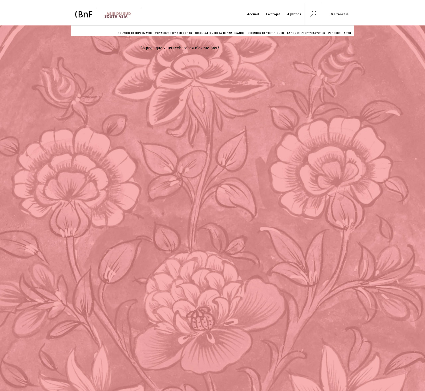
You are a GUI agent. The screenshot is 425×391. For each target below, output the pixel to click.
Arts (347, 33)
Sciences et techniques (266, 33)
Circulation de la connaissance (220, 33)
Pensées (334, 33)
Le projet (273, 14)
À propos (294, 14)
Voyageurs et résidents (173, 33)
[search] (313, 14)
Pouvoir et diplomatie (135, 33)
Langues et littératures (306, 33)
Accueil (253, 14)
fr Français (340, 14)
